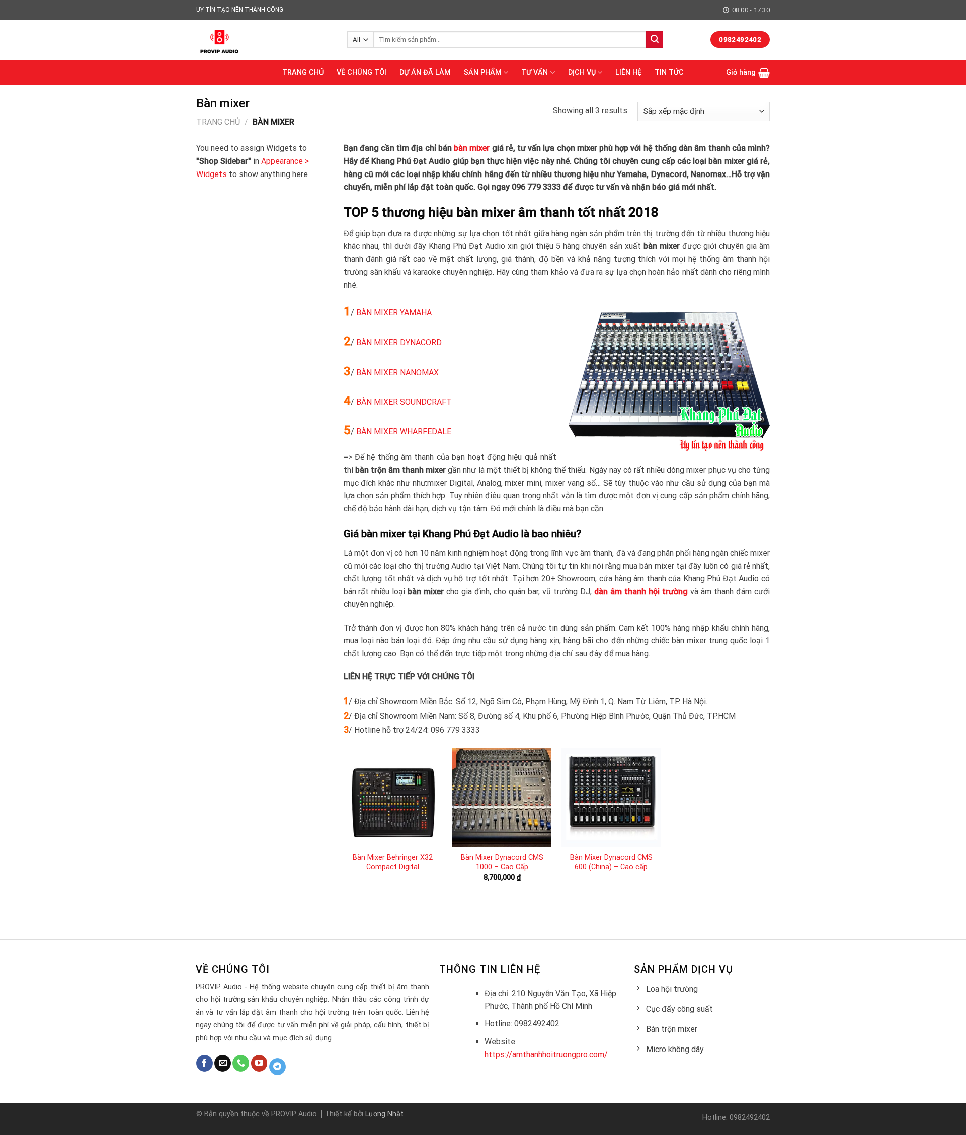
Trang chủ (218, 122)
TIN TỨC (669, 72)
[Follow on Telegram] (277, 1066)
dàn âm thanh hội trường (641, 591)
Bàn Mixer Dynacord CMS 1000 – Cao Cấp (502, 862)
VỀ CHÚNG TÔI (361, 72)
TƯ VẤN (534, 72)
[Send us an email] (222, 1063)
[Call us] (240, 1063)
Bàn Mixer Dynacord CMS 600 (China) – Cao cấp (611, 862)
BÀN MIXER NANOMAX (397, 372)
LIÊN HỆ (628, 72)
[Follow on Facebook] (204, 1063)
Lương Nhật (384, 1114)
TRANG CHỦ (303, 72)
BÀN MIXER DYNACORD (399, 342)
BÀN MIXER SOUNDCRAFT (404, 402)
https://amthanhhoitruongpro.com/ (546, 1054)
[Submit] (654, 39)
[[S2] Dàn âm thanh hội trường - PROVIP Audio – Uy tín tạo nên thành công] (264, 40)
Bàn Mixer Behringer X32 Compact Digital (393, 862)
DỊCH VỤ (582, 72)
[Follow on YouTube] (259, 1063)
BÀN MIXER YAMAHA (394, 312)
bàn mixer (472, 148)
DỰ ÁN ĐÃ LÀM (425, 72)
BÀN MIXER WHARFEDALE (403, 431)
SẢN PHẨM (483, 72)
